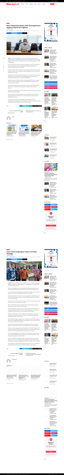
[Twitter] (3, 63)
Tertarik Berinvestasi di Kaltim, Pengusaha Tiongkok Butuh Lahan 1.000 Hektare (53, 155)
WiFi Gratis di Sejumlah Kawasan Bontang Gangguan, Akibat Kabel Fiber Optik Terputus (24, 134)
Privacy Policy (51, 228)
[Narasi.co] (13, 4)
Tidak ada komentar (27, 30)
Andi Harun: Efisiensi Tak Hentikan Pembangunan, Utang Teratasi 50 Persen (53, 77)
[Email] (3, 67)
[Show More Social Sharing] (28, 33)
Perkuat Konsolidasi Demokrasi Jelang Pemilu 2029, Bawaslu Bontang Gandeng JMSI (36, 134)
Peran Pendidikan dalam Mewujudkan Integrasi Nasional (53, 149)
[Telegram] (3, 69)
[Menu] (7, 1)
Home (11, 7)
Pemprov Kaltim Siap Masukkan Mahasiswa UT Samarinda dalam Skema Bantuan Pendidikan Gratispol (53, 143)
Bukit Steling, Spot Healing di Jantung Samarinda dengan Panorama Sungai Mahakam (36, 376)
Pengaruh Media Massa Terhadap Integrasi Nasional (53, 138)
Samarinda (46, 398)
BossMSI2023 (12, 256)
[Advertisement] (32, 15)
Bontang (8, 23)
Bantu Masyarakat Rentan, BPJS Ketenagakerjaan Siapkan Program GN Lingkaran (33, 354)
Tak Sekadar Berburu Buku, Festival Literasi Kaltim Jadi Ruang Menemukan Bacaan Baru (53, 52)
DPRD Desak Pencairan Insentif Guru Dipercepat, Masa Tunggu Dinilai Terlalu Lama (12, 376)
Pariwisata (8, 249)
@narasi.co (47, 44)
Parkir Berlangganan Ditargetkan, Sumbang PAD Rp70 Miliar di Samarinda (53, 65)
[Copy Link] (3, 71)
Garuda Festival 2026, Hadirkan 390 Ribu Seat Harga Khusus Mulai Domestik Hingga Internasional (53, 58)
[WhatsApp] (3, 65)
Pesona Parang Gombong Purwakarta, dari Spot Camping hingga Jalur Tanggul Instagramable (24, 377)
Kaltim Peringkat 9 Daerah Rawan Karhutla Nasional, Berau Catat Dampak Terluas (53, 71)
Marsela (11, 30)
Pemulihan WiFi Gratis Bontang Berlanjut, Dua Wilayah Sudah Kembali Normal (12, 134)
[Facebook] (3, 60)
